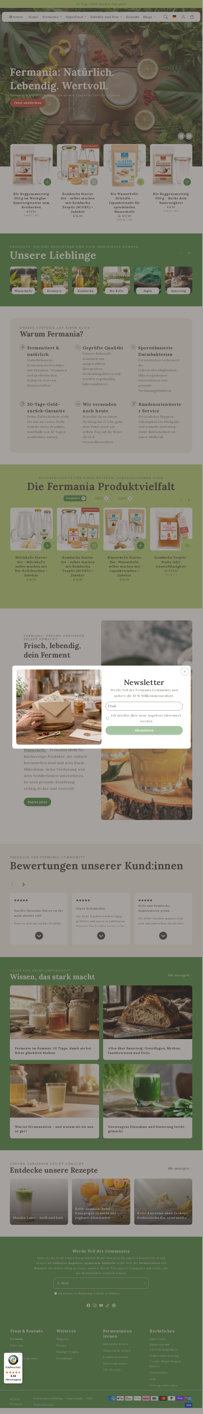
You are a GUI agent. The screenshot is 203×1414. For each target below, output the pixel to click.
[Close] (185, 671)
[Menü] (20, 1355)
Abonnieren (144, 730)
